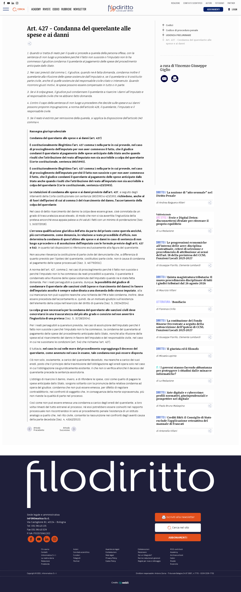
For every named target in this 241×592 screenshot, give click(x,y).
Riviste (46, 9)
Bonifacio (179, 302)
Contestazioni (111, 552)
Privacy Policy (111, 558)
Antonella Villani (168, 430)
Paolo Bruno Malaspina (171, 405)
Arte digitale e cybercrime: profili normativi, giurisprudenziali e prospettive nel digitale (182, 395)
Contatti (44, 552)
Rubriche (66, 9)
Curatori (76, 555)
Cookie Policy (111, 561)
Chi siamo (45, 549)
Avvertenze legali (112, 549)
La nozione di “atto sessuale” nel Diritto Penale (184, 194)
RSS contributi (176, 549)
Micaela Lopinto (167, 355)
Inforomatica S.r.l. (48, 555)
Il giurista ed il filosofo (183, 348)
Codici (55, 9)
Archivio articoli (176, 555)
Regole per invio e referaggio (149, 561)
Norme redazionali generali (149, 558)
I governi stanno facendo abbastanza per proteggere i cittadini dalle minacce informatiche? (184, 370)
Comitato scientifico (81, 552)
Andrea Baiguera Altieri (172, 202)
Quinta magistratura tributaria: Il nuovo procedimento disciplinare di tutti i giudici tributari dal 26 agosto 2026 (184, 280)
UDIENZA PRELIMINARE (178, 35)
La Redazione (166, 230)
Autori (75, 549)
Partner (76, 561)
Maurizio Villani (167, 290)
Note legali (110, 555)
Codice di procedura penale (182, 30)
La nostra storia (47, 558)
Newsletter (79, 9)
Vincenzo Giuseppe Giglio (183, 68)
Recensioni (142, 552)
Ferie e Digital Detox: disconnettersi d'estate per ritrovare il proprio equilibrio (182, 221)
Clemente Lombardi (189, 265)
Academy (36, 9)
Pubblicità (45, 564)
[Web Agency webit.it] (124, 583)
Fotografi (76, 558)
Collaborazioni (143, 549)
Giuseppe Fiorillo (168, 265)
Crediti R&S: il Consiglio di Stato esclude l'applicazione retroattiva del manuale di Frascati (183, 420)
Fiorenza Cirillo (167, 309)
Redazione (45, 561)
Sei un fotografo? (145, 555)
